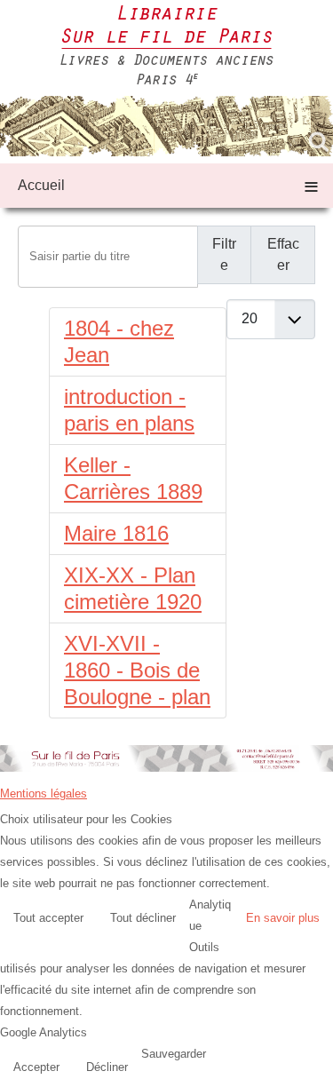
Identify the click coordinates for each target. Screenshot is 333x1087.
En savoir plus (283, 917)
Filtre (224, 254)
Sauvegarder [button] (173, 1053)
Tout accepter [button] (48, 917)
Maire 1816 (116, 533)
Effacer (283, 254)
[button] (315, 1069)
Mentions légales (43, 793)
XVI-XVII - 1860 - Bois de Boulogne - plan (137, 670)
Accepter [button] (36, 1067)
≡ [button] (311, 185)
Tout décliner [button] (143, 917)
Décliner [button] (107, 1067)
